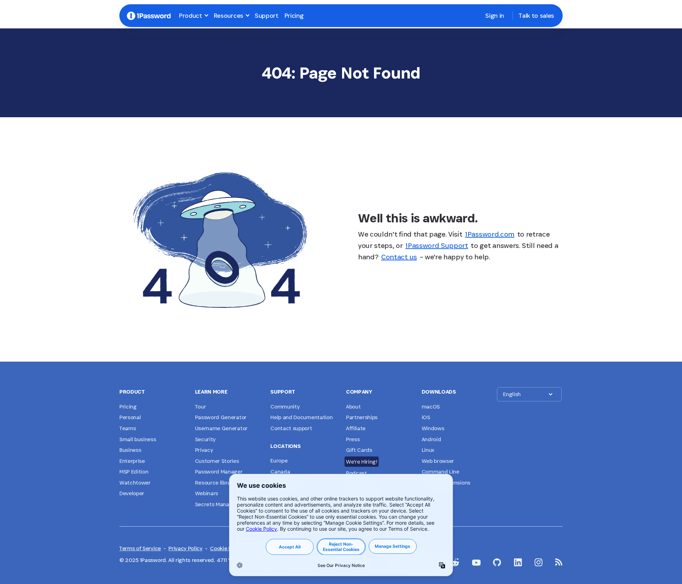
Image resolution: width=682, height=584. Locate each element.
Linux (428, 450)
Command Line (440, 471)
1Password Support (436, 245)
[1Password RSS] (559, 562)
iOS (426, 417)
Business (130, 450)
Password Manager (219, 471)
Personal (130, 417)
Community (284, 406)
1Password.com (489, 234)
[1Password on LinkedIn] (518, 562)
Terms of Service (140, 548)
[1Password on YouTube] (476, 562)
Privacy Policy (185, 548)
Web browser (438, 461)
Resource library (215, 482)
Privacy (204, 450)
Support (266, 15)
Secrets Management (222, 504)
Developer (131, 493)
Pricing (294, 15)
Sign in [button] (494, 15)
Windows (433, 428)
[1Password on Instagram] (538, 562)
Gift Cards (359, 450)
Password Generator (221, 417)
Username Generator (221, 428)
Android (431, 439)
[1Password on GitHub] (497, 562)
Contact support (291, 428)
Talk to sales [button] (536, 15)
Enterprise (132, 461)
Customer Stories (217, 461)
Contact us (399, 256)
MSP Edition (133, 471)
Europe (278, 460)
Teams (127, 428)
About (353, 406)
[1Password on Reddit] (455, 562)
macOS (431, 406)
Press (352, 439)
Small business (137, 439)
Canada (280, 471)
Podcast (356, 473)
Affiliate (356, 428)
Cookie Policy (226, 548)
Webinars (206, 493)
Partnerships (362, 417)
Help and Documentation (301, 417)
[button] (529, 394)
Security (205, 439)
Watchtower (135, 482)
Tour (200, 406)
